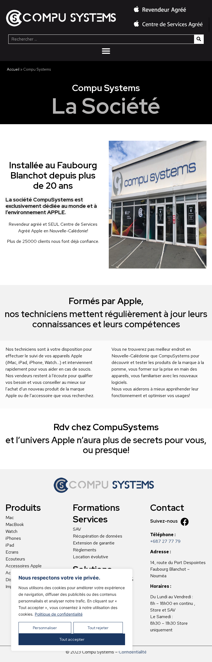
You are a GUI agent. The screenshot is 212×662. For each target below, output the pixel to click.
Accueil (13, 69)
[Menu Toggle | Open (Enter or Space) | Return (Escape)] (106, 51)
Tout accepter (71, 639)
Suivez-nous (164, 521)
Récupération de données (97, 536)
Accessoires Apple (24, 566)
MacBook (15, 524)
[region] (71, 610)
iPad (10, 545)
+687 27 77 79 (165, 541)
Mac (10, 517)
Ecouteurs (15, 559)
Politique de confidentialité (59, 614)
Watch (11, 531)
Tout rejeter (98, 627)
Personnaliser (45, 627)
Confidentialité (133, 652)
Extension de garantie (94, 543)
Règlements (84, 550)
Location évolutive (90, 557)
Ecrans (12, 552)
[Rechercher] (198, 39)
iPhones (13, 538)
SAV (77, 529)
